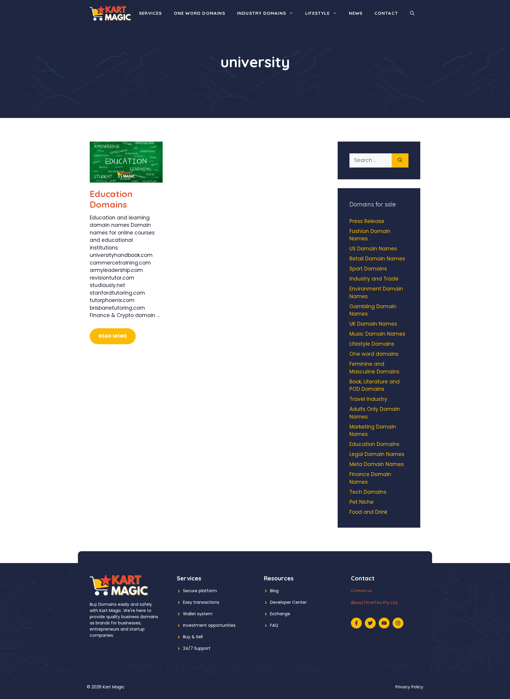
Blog (274, 591)
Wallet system (197, 614)
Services (150, 13)
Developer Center (288, 602)
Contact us (361, 590)
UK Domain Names (373, 323)
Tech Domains (367, 491)
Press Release (366, 221)
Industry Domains (261, 13)
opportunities (222, 625)
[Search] (400, 160)
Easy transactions (201, 602)
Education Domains (111, 199)
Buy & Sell (193, 637)
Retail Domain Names (377, 258)
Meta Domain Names (376, 464)
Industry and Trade (373, 278)
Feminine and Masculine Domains (374, 367)
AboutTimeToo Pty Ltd (374, 603)
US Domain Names (373, 248)
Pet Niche (361, 502)
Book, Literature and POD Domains (374, 385)
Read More (113, 336)
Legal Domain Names (376, 454)
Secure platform (200, 591)
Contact (386, 13)
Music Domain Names (377, 333)
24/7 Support (196, 648)
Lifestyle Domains (371, 343)
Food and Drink (368, 512)
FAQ (274, 625)
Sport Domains (368, 268)
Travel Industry (368, 399)
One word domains (199, 13)
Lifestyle (317, 13)
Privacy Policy (409, 687)
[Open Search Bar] (412, 13)
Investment (195, 625)
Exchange (280, 614)
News (356, 13)
